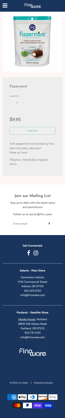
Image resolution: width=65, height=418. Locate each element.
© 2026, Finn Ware (19, 383)
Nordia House (26, 319)
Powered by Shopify (43, 383)
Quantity (14, 96)
